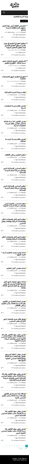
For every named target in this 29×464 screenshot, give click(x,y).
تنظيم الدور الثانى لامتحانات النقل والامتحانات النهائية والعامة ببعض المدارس (13, 221)
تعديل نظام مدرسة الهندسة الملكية (15, 140)
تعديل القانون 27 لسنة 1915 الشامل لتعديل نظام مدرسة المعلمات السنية (15, 123)
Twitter (1, 37)
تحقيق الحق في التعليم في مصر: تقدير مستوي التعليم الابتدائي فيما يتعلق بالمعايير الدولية (15, 45)
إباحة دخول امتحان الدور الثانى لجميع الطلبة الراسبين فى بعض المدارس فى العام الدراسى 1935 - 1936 (14, 284)
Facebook (3, 37)
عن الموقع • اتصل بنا (22, 458)
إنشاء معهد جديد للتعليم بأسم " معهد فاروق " (13, 253)
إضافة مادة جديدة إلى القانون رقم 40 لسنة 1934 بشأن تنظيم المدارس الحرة (14, 395)
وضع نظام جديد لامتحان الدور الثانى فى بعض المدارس (14, 320)
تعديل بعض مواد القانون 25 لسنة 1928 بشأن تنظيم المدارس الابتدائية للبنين (13, 413)
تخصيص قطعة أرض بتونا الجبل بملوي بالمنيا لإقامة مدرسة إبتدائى (14, 27)
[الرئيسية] (14, 5)
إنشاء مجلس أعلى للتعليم (16, 268)
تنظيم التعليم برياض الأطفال (15, 154)
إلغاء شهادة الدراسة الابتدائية (15, 92)
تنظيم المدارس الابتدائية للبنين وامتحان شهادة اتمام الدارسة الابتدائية (14, 170)
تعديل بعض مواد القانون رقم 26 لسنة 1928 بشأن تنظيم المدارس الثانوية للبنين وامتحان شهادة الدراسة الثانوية (13, 337)
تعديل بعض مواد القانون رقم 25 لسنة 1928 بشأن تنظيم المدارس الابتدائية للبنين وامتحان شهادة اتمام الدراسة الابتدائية (13, 377)
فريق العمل (14, 458)
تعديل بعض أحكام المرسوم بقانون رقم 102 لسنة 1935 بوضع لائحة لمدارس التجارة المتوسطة (15, 357)
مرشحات (23, 21)
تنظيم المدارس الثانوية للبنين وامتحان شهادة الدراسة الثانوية (14, 204)
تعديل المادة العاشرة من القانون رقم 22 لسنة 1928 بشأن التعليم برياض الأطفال (13, 303)
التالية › (25, 448)
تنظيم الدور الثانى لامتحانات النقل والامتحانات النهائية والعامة (14, 238)
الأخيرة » (20, 448)
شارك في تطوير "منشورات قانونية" (20, 460)
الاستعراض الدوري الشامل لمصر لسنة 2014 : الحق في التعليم (14, 62)
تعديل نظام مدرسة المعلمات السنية (15, 107)
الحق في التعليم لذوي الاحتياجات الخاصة (14, 77)
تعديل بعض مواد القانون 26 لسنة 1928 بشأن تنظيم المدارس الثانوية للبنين (13, 431)
